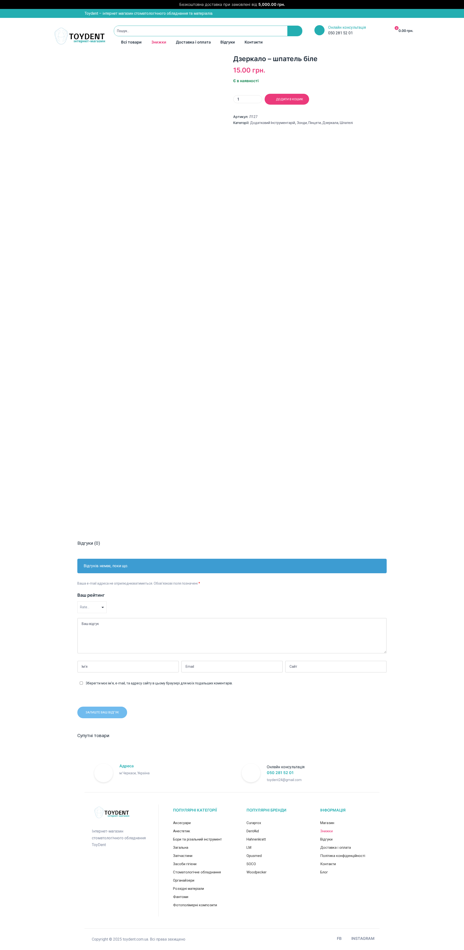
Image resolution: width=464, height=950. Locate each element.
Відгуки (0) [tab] (88, 543)
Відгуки (227, 42)
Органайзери (183, 880)
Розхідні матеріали (188, 888)
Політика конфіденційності (342, 856)
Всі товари (131, 42)
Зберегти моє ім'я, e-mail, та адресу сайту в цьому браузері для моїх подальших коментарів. (159, 683)
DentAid (252, 831)
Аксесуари (182, 823)
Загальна (180, 847)
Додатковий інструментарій (272, 123)
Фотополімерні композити (195, 905)
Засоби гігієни (184, 864)
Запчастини (182, 856)
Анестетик (181, 831)
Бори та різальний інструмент (197, 839)
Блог (324, 872)
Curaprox (253, 823)
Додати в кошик (289, 99)
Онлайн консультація (347, 27)
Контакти (254, 42)
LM (248, 847)
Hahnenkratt (256, 839)
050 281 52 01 (280, 772)
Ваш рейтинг (91, 595)
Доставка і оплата (193, 42)
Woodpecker (256, 872)
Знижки (158, 42)
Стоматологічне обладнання (197, 872)
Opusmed (254, 856)
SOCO (251, 864)
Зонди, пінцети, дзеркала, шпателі (325, 123)
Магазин (327, 823)
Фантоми (180, 897)
